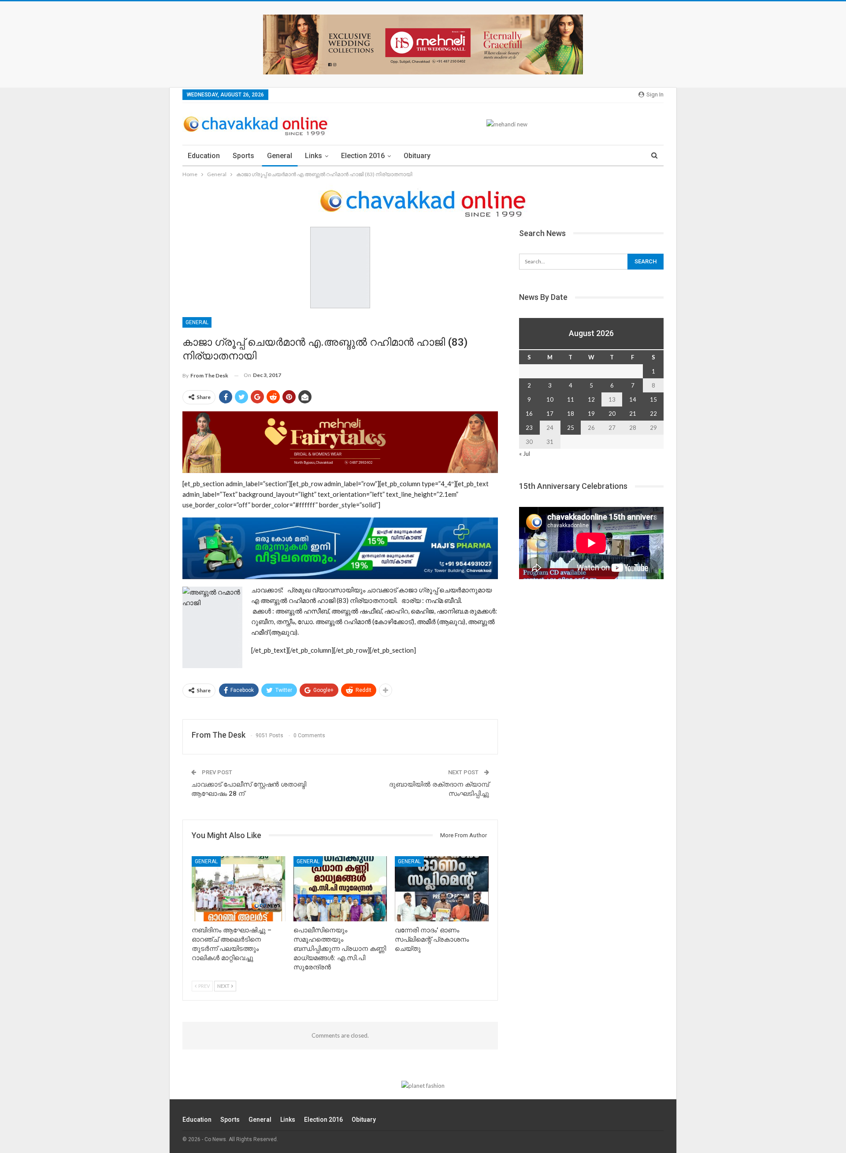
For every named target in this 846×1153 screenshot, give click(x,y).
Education (204, 156)
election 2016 (363, 156)
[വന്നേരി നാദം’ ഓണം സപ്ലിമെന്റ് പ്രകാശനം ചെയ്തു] (442, 889)
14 (632, 399)
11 (570, 399)
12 (591, 399)
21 (632, 413)
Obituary (417, 156)
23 (529, 427)
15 (653, 399)
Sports (243, 156)
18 (570, 413)
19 (591, 413)
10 (549, 399)
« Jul (524, 453)
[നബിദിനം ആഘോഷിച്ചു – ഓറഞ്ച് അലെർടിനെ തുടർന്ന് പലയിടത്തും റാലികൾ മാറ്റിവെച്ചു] (239, 889)
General (279, 156)
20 (612, 413)
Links (313, 156)
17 (549, 413)
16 (529, 413)
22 (653, 413)
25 (570, 427)
